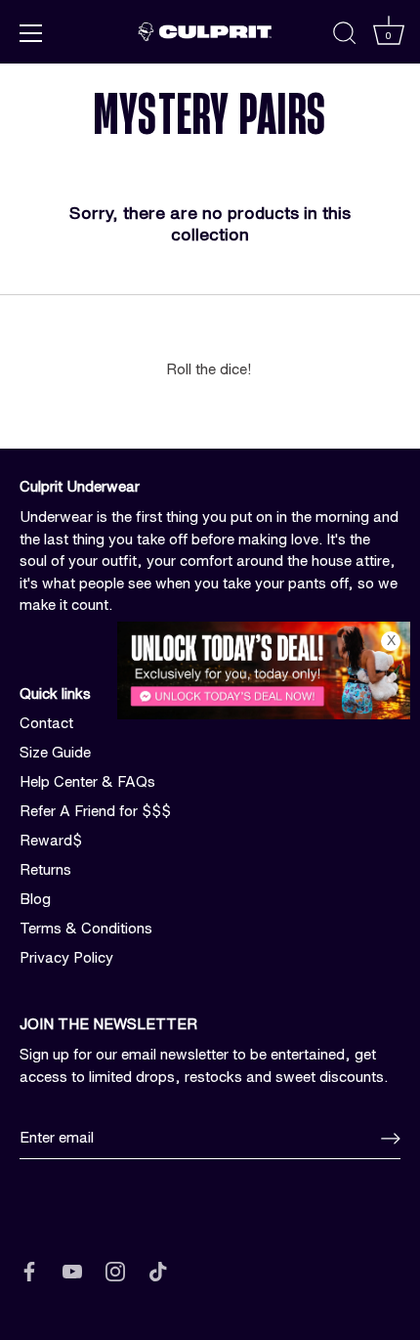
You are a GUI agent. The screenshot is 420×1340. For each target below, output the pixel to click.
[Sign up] (390, 1138)
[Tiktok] (158, 1270)
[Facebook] (29, 1270)
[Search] (344, 36)
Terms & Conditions (86, 928)
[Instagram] (115, 1270)
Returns (45, 869)
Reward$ (51, 840)
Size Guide (55, 752)
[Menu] (31, 33)
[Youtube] (72, 1270)
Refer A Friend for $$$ (95, 810)
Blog (35, 898)
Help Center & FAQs (87, 781)
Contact (46, 722)
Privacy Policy (66, 957)
